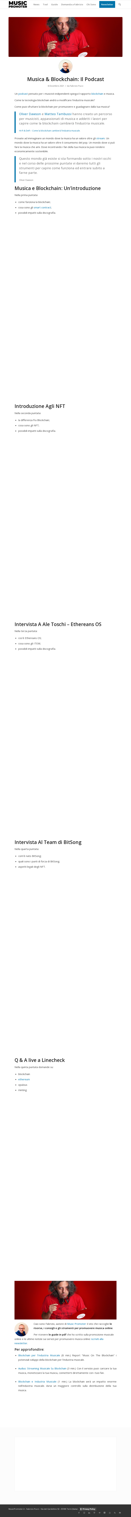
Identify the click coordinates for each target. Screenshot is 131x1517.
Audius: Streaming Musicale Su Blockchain (42, 1368)
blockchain (97, 93)
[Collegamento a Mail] (119, 1512)
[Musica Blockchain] (65, 37)
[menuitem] (36, 4)
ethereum (24, 1079)
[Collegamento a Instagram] (84, 1512)
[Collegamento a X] (104, 1512)
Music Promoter (76, 1323)
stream (100, 138)
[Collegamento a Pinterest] (94, 1512)
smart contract (42, 207)
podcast (23, 93)
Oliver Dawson (30, 114)
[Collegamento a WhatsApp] (109, 1512)
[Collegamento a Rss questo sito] (114, 1512)
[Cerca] (119, 4)
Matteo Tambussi (58, 114)
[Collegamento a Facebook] (79, 1512)
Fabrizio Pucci (76, 85)
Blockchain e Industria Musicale (37, 1381)
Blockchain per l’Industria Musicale (39, 1355)
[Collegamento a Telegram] (99, 1512)
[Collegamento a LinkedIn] (89, 1512)
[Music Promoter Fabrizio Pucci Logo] (18, 4)
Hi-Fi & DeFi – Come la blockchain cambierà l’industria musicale (49, 130)
